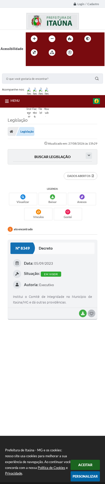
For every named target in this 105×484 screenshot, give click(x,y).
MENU (15, 100)
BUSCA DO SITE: (17, 71)
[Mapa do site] (52, 52)
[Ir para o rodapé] (42, 63)
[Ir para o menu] (95, 52)
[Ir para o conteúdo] (84, 52)
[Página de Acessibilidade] (69, 52)
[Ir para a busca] (31, 63)
